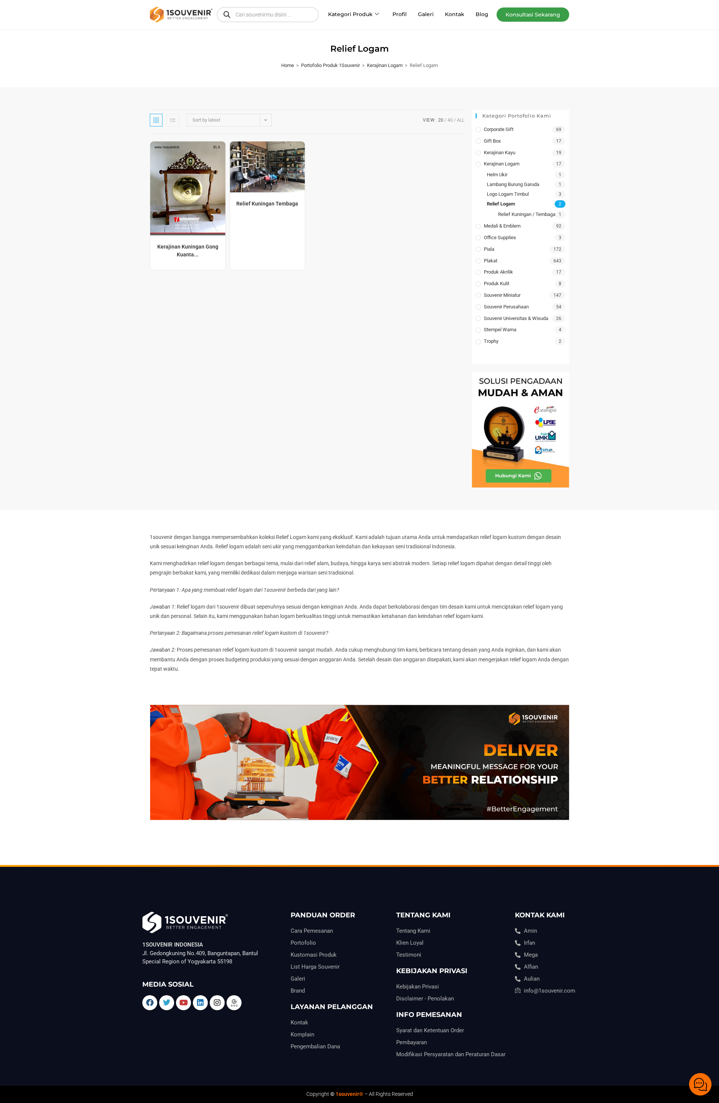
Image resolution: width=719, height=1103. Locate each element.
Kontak (454, 14)
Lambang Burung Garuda (513, 184)
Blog (482, 14)
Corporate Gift (498, 129)
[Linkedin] (200, 1002)
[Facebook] (149, 1002)
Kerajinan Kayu (499, 152)
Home (287, 65)
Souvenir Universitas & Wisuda (516, 318)
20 (440, 120)
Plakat (490, 260)
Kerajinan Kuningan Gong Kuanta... (187, 251)
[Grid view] (156, 120)
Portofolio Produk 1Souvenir (330, 65)
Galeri (426, 14)
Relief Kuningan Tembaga (267, 204)
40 (450, 120)
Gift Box (492, 141)
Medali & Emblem (502, 226)
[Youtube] (183, 1002)
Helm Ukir (497, 174)
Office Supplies (500, 237)
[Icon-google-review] (234, 1002)
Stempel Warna (500, 329)
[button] (533, 14)
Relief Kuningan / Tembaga (526, 214)
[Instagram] (217, 1002)
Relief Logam (501, 204)
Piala (489, 249)
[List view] (172, 120)
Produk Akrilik (498, 272)
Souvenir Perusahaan (506, 307)
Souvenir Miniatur (502, 295)
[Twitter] (166, 1002)
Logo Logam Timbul (508, 194)
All (460, 120)
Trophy (491, 341)
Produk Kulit (496, 283)
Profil (399, 14)
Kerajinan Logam (385, 65)
